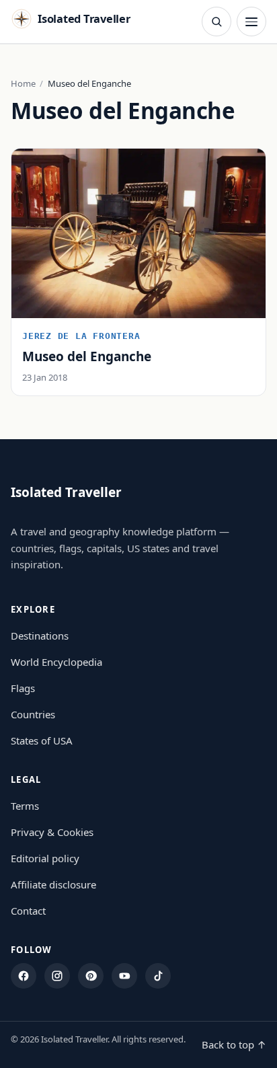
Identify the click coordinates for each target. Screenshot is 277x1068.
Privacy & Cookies (52, 832)
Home (23, 83)
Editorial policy (45, 858)
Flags (23, 688)
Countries (33, 714)
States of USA (42, 740)
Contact (28, 910)
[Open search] (216, 21)
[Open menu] (251, 21)
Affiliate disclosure (53, 884)
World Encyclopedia (56, 662)
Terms (25, 805)
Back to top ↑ (234, 1044)
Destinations (40, 635)
